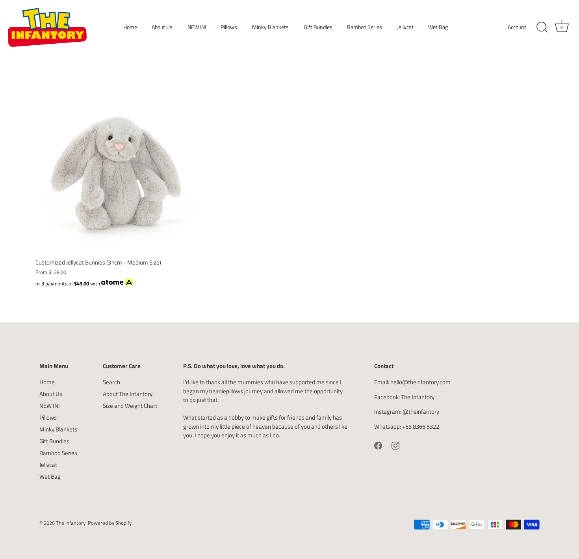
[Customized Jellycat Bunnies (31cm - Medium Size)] (117, 172)
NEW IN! (196, 27)
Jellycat (405, 27)
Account (517, 27)
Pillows (229, 27)
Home (130, 27)
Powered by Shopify (110, 523)
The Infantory (417, 397)
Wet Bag (438, 27)
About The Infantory (127, 393)
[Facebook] (378, 444)
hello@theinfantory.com (420, 382)
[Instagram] (395, 444)
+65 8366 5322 (420, 426)
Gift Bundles (318, 27)
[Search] (542, 27)
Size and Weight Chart (130, 405)
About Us (162, 27)
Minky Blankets (270, 27)
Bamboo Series (364, 27)
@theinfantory (421, 411)
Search (111, 382)
